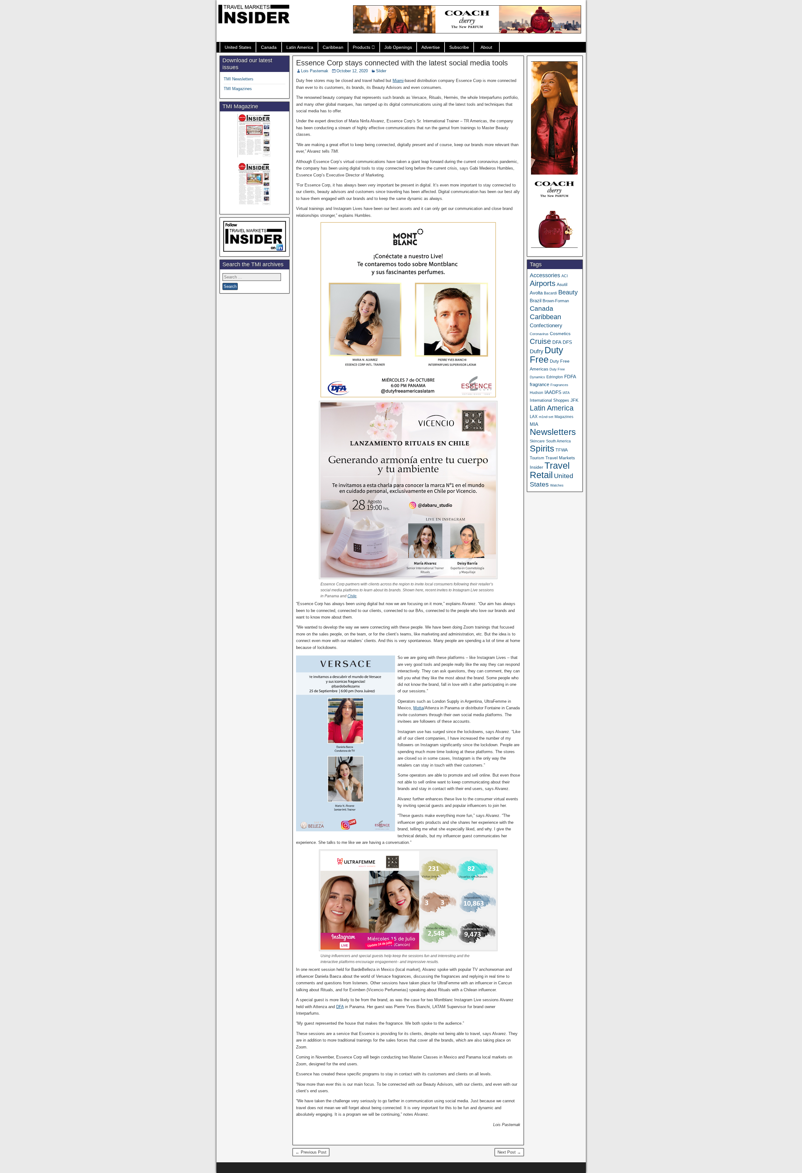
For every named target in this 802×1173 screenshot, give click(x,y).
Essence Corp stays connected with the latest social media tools (402, 63)
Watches (557, 485)
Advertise (430, 47)
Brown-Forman (556, 300)
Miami (398, 80)
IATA (566, 393)
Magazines (564, 417)
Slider (381, 71)
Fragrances (559, 385)
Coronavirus (539, 334)
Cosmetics (560, 333)
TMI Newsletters (238, 79)
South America (558, 441)
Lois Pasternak (314, 71)
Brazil (535, 300)
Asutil (562, 284)
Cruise (540, 341)
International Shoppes (549, 400)
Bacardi (550, 293)
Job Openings (398, 47)
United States (238, 47)
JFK (574, 400)
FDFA (570, 376)
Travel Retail (550, 470)
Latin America (299, 47)
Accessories (545, 275)
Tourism (537, 458)
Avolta (536, 292)
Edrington (554, 377)
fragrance (539, 384)
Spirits (542, 448)
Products (361, 47)
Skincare (537, 441)
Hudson (536, 392)
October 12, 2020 (352, 71)
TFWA (561, 449)
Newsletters (553, 432)
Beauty (568, 292)
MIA (534, 424)
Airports (542, 283)
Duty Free (546, 355)
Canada (269, 47)
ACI (564, 276)
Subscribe (459, 47)
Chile (352, 596)
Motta (418, 708)
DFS (567, 342)
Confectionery (546, 325)
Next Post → (509, 1152)
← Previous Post (310, 1152)
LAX (534, 417)
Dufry (536, 351)
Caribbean (333, 47)
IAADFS (552, 392)
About (486, 47)
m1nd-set (546, 417)
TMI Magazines (238, 88)
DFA (340, 1006)
